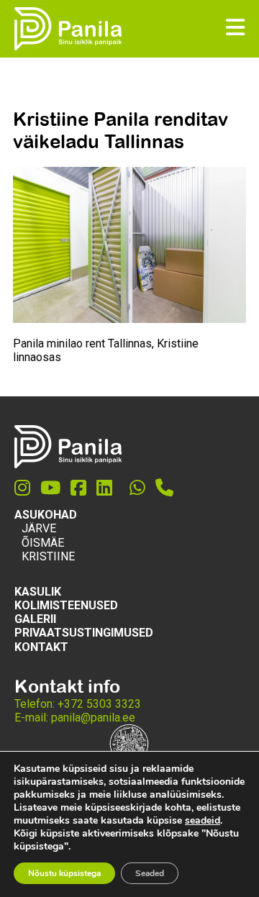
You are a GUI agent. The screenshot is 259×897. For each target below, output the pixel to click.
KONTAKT (41, 647)
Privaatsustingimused (83, 632)
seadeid (202, 820)
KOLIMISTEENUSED (66, 605)
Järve (39, 528)
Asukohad (45, 515)
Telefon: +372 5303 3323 (77, 704)
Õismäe (43, 543)
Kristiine (48, 556)
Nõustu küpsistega (64, 873)
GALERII (35, 619)
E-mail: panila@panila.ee (74, 717)
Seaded (149, 873)
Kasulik (37, 591)
